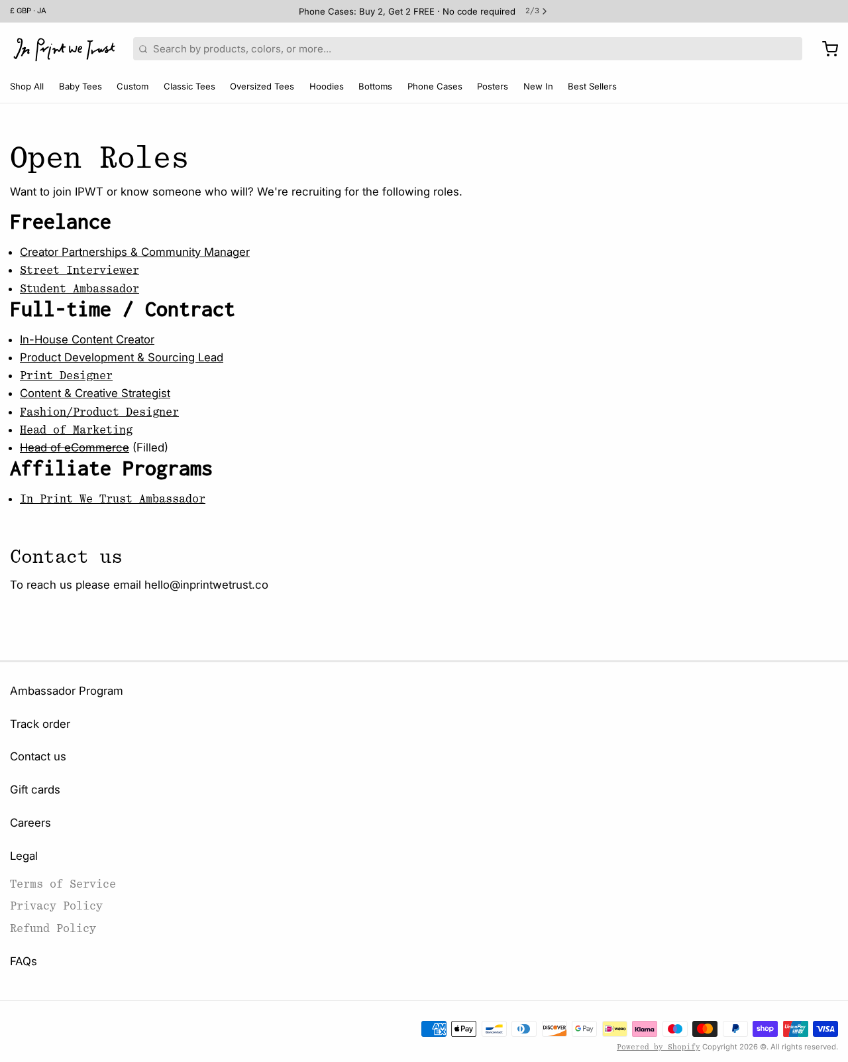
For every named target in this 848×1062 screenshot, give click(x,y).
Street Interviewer (79, 270)
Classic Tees (189, 86)
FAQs (23, 961)
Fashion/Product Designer (99, 412)
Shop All (27, 86)
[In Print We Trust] (64, 49)
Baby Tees (80, 86)
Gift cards (35, 789)
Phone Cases (434, 86)
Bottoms (375, 86)
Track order (40, 724)
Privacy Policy (56, 906)
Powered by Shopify (658, 1047)
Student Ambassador (79, 288)
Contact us (38, 756)
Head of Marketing (76, 430)
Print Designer (66, 375)
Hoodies (326, 86)
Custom (132, 86)
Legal (24, 855)
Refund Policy (53, 928)
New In (538, 86)
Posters (492, 86)
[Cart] (825, 49)
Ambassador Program (66, 690)
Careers (30, 822)
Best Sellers (592, 86)
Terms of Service (63, 884)
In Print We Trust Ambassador (112, 498)
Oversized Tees (262, 86)
